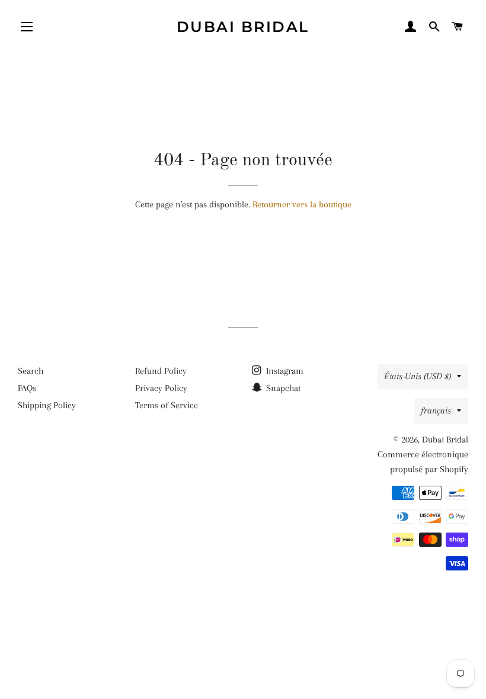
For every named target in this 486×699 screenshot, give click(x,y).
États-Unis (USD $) (417, 376)
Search (30, 370)
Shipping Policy (47, 405)
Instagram (283, 370)
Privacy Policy (161, 388)
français (436, 410)
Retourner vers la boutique (301, 204)
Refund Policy (161, 370)
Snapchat (282, 388)
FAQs (27, 388)
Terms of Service (166, 405)
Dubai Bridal (243, 27)
